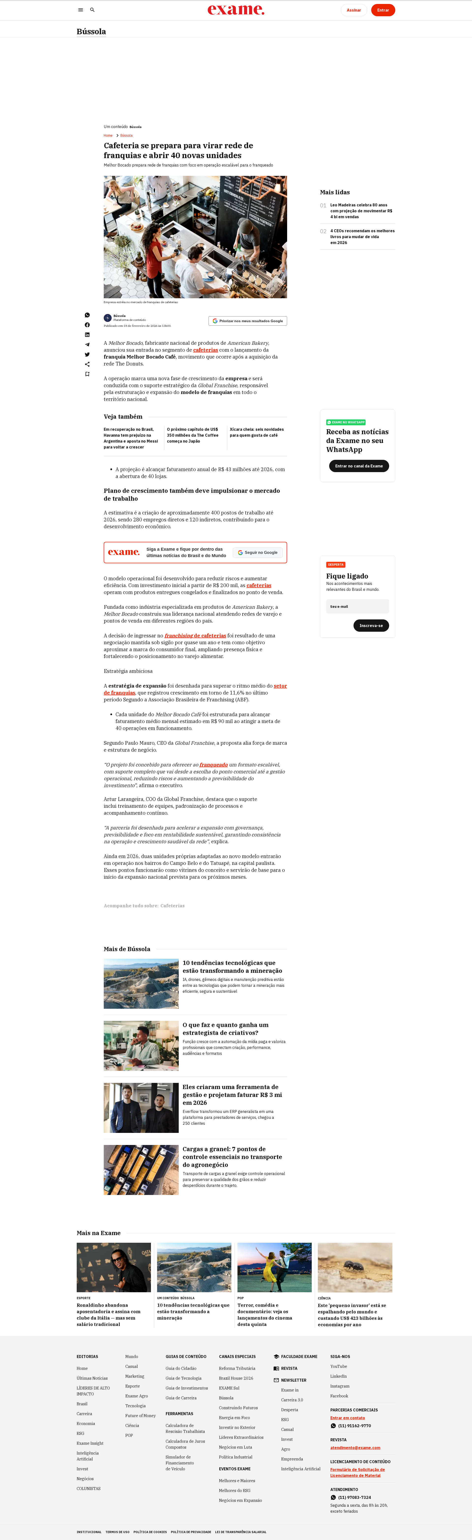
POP (129, 1435)
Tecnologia (135, 1405)
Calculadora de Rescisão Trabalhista (185, 1428)
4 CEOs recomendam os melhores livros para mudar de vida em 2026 (362, 236)
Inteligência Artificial (88, 1456)
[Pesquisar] (92, 10)
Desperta (289, 1409)
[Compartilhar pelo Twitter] (87, 354)
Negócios (85, 1478)
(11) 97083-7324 (354, 1497)
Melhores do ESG (235, 1490)
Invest (82, 1468)
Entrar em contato (347, 1417)
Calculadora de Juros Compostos (185, 1444)
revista (289, 1368)
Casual (131, 1366)
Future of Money (140, 1415)
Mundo (131, 1356)
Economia (86, 1423)
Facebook (339, 1395)
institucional (89, 1532)
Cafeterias (173, 906)
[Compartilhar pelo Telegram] (87, 345)
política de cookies (150, 1532)
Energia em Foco (234, 1417)
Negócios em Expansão (240, 1500)
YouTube (338, 1366)
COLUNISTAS (89, 1488)
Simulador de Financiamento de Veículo (180, 1463)
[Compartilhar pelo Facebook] (87, 325)
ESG (80, 1433)
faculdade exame (299, 1356)
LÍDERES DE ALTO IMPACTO (93, 1391)
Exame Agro (136, 1395)
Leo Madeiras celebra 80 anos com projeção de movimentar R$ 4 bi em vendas (361, 210)
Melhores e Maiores (237, 1480)
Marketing (134, 1376)
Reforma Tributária (237, 1368)
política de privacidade (191, 1532)
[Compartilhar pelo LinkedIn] (87, 335)
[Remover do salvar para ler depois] (87, 374)
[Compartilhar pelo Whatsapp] (87, 315)
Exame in (290, 1390)
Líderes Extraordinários (241, 1437)
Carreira (84, 1413)
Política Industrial (235, 1457)
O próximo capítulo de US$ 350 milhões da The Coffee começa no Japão (193, 435)
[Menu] (81, 10)
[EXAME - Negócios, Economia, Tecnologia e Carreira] (236, 10)
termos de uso (117, 1532)
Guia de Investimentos (187, 1388)
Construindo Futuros (238, 1407)
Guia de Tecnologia (184, 1378)
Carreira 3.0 (292, 1399)
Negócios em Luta (235, 1447)
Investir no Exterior (237, 1427)
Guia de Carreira (181, 1397)
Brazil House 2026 (236, 1378)
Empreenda (292, 1459)
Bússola (91, 31)
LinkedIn (338, 1376)
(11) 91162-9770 (354, 1425)
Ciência (132, 1425)
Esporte (132, 1386)
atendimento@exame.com (355, 1447)
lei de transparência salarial (240, 1532)
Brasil (82, 1403)
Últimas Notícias (92, 1378)
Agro (285, 1449)
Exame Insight (90, 1443)
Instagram (340, 1386)
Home (108, 135)
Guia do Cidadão (181, 1368)
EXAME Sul (229, 1388)
